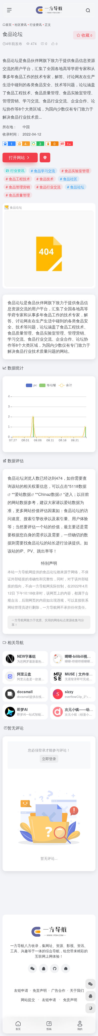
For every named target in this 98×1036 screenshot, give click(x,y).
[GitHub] (54, 968)
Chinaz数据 (48, 494)
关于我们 (77, 990)
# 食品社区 (68, 178)
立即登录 (49, 758)
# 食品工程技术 (18, 178)
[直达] (45, 659)
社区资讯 (21, 24)
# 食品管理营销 (18, 186)
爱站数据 (23, 494)
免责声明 (40, 990)
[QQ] (43, 968)
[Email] (65, 968)
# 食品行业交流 (48, 186)
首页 (9, 24)
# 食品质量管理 (18, 194)
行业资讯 (36, 24)
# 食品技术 (45, 178)
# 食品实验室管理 (75, 170)
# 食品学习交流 (43, 170)
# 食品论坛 (75, 186)
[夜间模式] (90, 1008)
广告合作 (58, 990)
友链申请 (21, 990)
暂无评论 (16, 728)
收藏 (86, 35)
